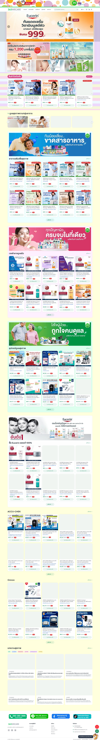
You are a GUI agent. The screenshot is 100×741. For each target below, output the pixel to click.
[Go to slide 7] (47, 39)
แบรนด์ (25, 9)
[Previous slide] (8, 26)
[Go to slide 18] (59, 39)
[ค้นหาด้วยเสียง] (97, 731)
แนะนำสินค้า (14, 651)
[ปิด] (98, 3)
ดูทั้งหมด (88, 76)
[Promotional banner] (28, 50)
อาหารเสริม (31, 9)
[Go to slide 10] (50, 39)
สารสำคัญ (40, 651)
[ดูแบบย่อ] (22, 86)
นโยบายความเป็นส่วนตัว (77, 739)
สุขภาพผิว (26, 651)
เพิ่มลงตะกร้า (16, 105)
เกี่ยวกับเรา (53, 733)
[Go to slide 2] (40, 39)
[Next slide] (91, 26)
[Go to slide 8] (48, 39)
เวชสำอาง (37, 9)
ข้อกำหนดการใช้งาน (85, 739)
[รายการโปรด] (86, 9)
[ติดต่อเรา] (97, 727)
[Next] (92, 93)
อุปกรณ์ (43, 9)
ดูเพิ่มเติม (49, 220)
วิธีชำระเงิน (53, 728)
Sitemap (90, 739)
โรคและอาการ (20, 651)
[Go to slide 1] (39, 39)
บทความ (49, 9)
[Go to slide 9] (49, 39)
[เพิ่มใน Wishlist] (22, 83)
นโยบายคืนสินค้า (54, 730)
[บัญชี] (91, 9)
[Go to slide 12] (52, 39)
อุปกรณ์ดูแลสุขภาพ (33, 651)
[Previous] (8, 93)
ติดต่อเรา (53, 732)
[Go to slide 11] (51, 39)
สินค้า (9, 651)
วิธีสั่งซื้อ (52, 726)
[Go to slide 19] (60, 39)
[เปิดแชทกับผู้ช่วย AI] (95, 736)
